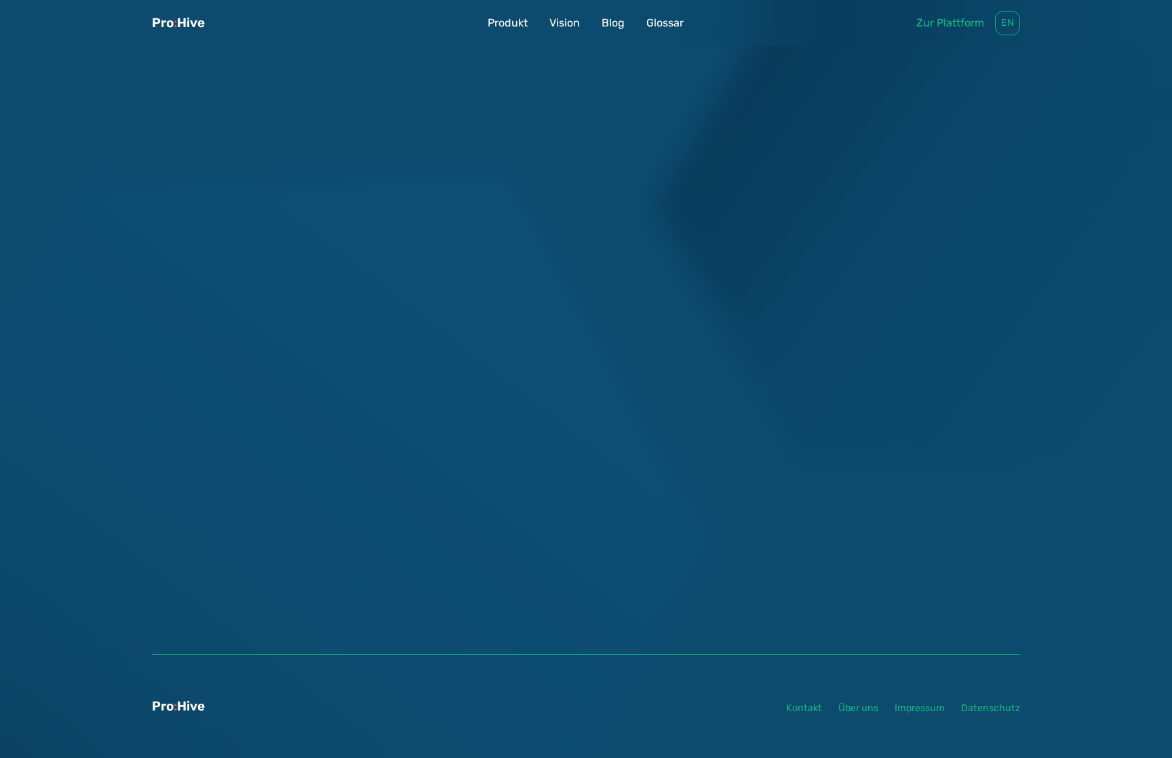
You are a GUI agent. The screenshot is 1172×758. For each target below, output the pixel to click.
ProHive (178, 23)
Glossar (665, 22)
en (1007, 23)
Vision (564, 22)
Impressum (920, 708)
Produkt (508, 22)
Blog (613, 22)
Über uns (858, 708)
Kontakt (804, 708)
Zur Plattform (950, 22)
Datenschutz (990, 708)
